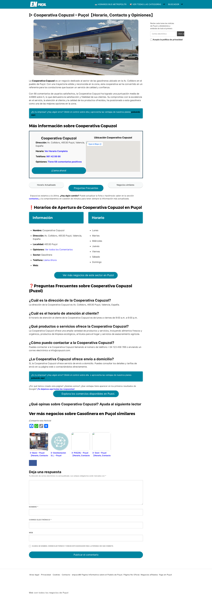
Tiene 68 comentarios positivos (65, 161)
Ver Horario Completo (56, 151)
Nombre (33, 507)
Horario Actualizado (46, 185)
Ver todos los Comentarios (59, 249)
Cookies (56, 575)
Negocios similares (125, 185)
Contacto (66, 575)
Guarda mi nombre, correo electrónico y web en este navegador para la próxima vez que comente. (72, 546)
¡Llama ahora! (58, 170)
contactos (34, 198)
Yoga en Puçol (165, 575)
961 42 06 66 (53, 156)
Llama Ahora (50, 260)
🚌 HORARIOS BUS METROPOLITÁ (110, 4)
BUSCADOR (173, 4)
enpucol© (76, 575)
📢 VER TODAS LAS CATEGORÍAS (145, 4)
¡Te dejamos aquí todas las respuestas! (56, 389)
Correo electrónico (40, 520)
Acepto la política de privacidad (167, 39)
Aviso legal (34, 575)
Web (31, 533)
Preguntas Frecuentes (86, 188)
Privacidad (46, 575)
